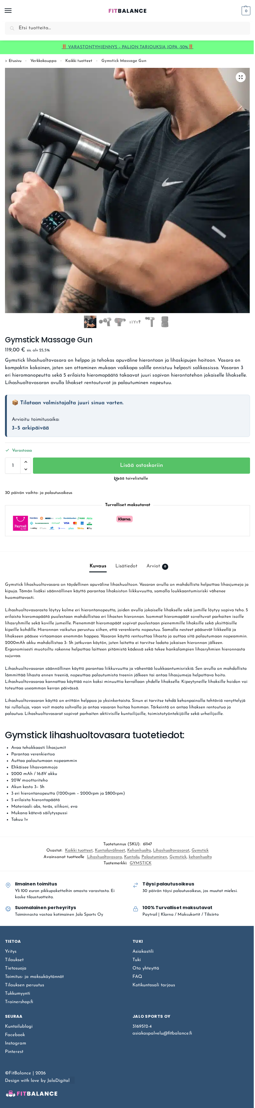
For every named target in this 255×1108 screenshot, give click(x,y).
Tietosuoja (15, 968)
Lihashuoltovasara (104, 857)
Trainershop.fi (19, 1002)
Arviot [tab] (156, 566)
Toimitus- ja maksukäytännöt (34, 976)
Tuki (136, 960)
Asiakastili (143, 951)
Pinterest (14, 1051)
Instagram (15, 1043)
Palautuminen (154, 857)
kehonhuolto (200, 857)
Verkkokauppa (43, 61)
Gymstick (200, 850)
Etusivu (15, 61)
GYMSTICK (140, 863)
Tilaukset (14, 960)
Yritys (10, 951)
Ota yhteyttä (145, 968)
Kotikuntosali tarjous (153, 985)
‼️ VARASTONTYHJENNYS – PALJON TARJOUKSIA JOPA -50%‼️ (127, 47)
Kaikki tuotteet (78, 61)
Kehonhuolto (139, 850)
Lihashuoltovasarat (171, 850)
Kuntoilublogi (19, 1026)
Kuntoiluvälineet (110, 850)
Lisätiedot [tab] (126, 566)
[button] (245, 11)
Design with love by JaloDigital (37, 1080)
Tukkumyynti (17, 993)
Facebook (15, 1035)
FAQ (137, 976)
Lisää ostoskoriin (141, 465)
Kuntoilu (131, 857)
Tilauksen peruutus (24, 985)
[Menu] (14, 11)
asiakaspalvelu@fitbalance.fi (162, 1033)
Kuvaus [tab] (98, 566)
